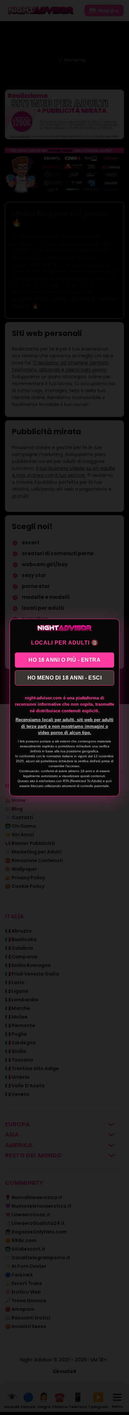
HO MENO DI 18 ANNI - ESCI (64, 678)
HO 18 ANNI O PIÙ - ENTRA (64, 660)
